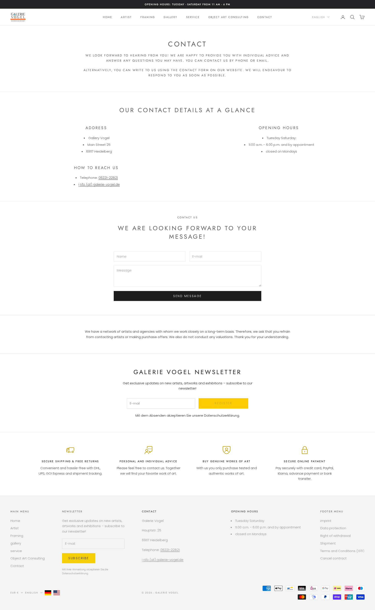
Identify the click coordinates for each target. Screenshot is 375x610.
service (193, 17)
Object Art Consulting (228, 17)
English (318, 17)
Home (107, 17)
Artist (126, 17)
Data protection (333, 528)
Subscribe (78, 558)
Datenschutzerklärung (221, 415)
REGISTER (223, 403)
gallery (170, 17)
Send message (187, 296)
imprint (325, 520)
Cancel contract (333, 558)
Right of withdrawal (335, 535)
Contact (264, 17)
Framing (147, 17)
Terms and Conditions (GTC (342, 551)
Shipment (328, 543)
